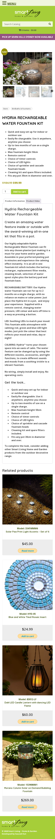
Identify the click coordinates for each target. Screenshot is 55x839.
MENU (11, 3)
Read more (27, 550)
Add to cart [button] (27, 636)
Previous (2, 91)
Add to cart (19, 191)
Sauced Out (20, 834)
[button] (4, 3)
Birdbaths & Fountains (21, 108)
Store (5, 108)
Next (52, 91)
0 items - (28, 30)
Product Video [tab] (33, 201)
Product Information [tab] (15, 201)
